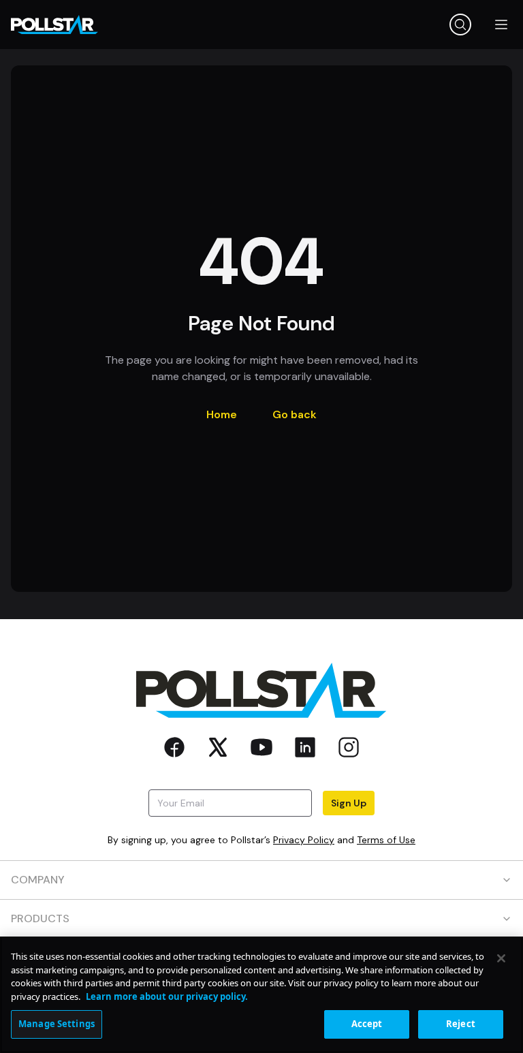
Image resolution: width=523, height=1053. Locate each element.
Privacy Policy (303, 840)
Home (221, 414)
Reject (460, 1024)
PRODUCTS (40, 918)
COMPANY (38, 880)
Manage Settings (56, 1024)
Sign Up (348, 803)
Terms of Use (386, 840)
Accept (367, 1024)
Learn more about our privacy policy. (167, 996)
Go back (294, 414)
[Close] (501, 958)
